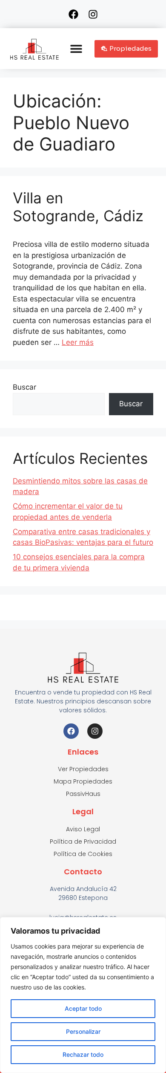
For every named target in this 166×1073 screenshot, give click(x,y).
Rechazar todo (83, 1054)
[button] (76, 48)
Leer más (78, 342)
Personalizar (83, 1031)
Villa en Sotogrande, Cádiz (78, 207)
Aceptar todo (83, 1008)
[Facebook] (73, 14)
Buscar (24, 387)
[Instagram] (93, 14)
